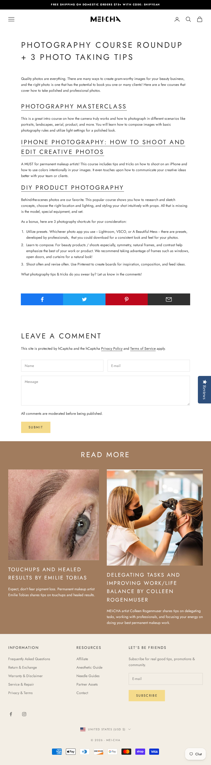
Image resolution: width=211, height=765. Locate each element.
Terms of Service (143, 348)
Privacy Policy (111, 348)
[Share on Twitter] (84, 299)
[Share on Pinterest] (127, 299)
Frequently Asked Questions (29, 658)
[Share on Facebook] (42, 299)
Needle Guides (88, 675)
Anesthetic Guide (89, 667)
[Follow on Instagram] (24, 714)
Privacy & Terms (20, 692)
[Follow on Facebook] (10, 714)
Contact (82, 692)
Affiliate (82, 658)
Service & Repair (21, 684)
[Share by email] (169, 299)
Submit (36, 427)
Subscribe (146, 695)
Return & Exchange (22, 667)
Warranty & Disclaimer (25, 675)
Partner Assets (87, 684)
